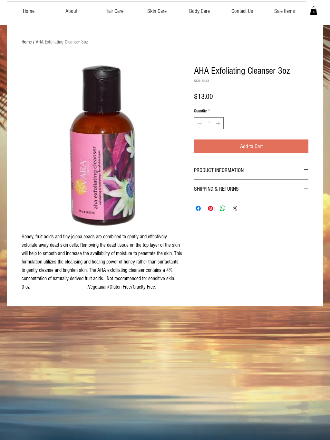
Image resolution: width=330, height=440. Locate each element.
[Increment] (219, 123)
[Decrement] (199, 123)
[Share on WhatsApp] (223, 208)
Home (27, 42)
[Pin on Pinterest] (210, 208)
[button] (313, 10)
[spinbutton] (209, 123)
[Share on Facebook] (198, 208)
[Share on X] (235, 208)
